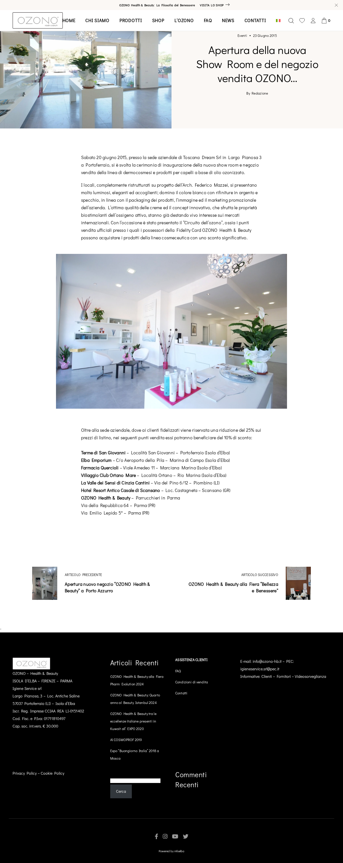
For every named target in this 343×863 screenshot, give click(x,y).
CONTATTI (255, 20)
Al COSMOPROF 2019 (126, 739)
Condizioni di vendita (191, 682)
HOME (69, 20)
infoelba (179, 851)
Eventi (242, 35)
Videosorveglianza (310, 676)
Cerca (115, 773)
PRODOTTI (131, 20)
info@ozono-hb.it (267, 661)
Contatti (181, 693)
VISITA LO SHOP (212, 5)
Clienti (266, 676)
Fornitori (284, 676)
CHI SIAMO (97, 20)
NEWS (228, 20)
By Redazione (257, 93)
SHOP (158, 20)
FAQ (208, 20)
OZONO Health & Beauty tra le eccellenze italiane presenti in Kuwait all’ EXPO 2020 (133, 721)
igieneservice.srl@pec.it (259, 668)
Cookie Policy (52, 773)
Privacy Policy (25, 773)
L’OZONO (184, 20)
